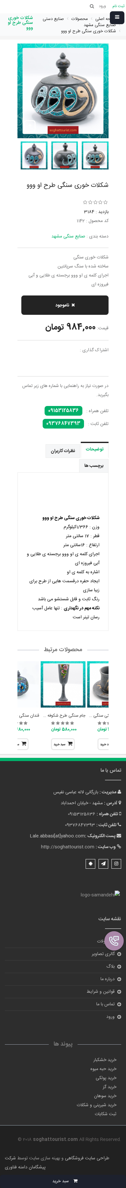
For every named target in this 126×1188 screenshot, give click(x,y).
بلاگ (110, 967)
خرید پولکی (106, 1078)
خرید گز (109, 1087)
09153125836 (63, 411)
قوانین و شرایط (101, 992)
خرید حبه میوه (103, 1069)
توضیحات (94, 449)
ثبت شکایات (105, 1114)
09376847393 (63, 424)
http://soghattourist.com (67, 847)
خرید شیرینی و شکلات (96, 1105)
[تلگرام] (103, 864)
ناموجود (62, 305)
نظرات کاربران (63, 451)
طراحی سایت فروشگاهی (86, 1158)
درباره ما (107, 979)
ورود (110, 1017)
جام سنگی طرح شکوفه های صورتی (55, 715)
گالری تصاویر (103, 954)
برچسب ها (93, 466)
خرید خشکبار (104, 1060)
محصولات (106, 941)
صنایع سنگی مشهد (68, 236)
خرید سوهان (105, 1096)
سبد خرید (59, 744)
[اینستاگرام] (116, 864)
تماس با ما (105, 1004)
